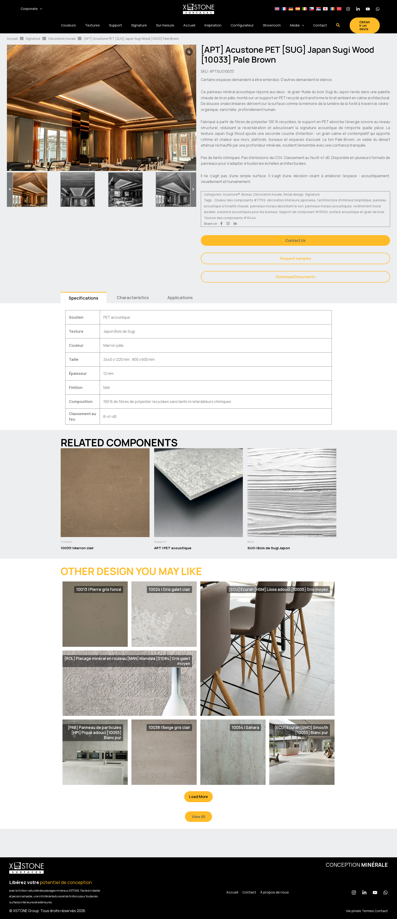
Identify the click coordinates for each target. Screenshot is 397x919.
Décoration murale (62, 38)
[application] (40, 8)
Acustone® (231, 194)
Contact (320, 25)
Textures (92, 25)
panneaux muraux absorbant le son (276, 206)
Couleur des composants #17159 (239, 200)
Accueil (189, 25)
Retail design (293, 194)
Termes (368, 910)
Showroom (272, 25)
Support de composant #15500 (303, 212)
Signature (139, 25)
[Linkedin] (358, 9)
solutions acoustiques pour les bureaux (247, 212)
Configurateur (242, 25)
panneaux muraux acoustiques (328, 206)
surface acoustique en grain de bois (356, 212)
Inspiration (212, 25)
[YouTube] (375, 892)
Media (295, 25)
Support (115, 25)
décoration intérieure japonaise (291, 200)
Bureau (246, 194)
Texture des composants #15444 (230, 218)
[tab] (83, 297)
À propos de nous (274, 892)
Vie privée (353, 910)
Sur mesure (165, 25)
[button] (338, 25)
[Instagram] (348, 9)
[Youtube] (368, 9)
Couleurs (68, 25)
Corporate (29, 8)
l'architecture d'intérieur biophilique (344, 200)
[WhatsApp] (378, 9)
